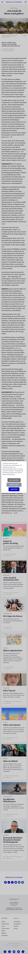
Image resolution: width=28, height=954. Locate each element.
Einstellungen (14, 484)
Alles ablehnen (14, 480)
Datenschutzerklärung (8, 474)
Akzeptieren (14, 489)
